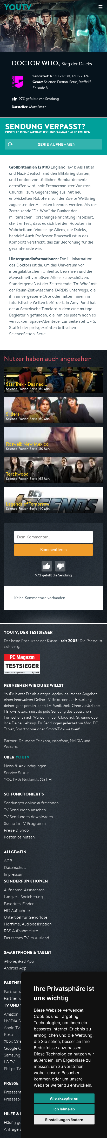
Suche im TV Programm (25, 823)
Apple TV (12, 1027)
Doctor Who (35, 64)
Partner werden (18, 998)
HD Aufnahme (17, 910)
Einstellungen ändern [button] (64, 1119)
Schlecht (60, 566)
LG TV (9, 1062)
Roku (8, 1034)
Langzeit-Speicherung (23, 896)
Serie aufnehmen (57, 144)
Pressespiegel (16, 1099)
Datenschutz (15, 867)
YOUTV (17, 7)
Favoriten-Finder (19, 903)
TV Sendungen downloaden (28, 816)
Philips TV (12, 1068)
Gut (47, 566)
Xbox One (13, 1041)
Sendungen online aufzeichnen (31, 803)
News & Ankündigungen (25, 766)
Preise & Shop (16, 830)
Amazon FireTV (17, 1014)
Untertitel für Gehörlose (25, 917)
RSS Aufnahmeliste (21, 931)
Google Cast (15, 1048)
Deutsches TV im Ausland (26, 938)
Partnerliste (14, 991)
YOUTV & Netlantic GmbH (28, 779)
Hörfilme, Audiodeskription (28, 924)
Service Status (16, 772)
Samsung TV (15, 1055)
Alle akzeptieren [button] (64, 1098)
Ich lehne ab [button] (64, 1109)
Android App (15, 968)
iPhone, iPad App (19, 961)
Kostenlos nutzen (19, 837)
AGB (8, 860)
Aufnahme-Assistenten (24, 890)
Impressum (13, 874)
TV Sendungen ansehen (25, 810)
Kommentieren (53, 550)
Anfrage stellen (17, 1129)
